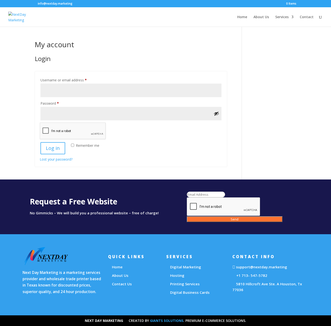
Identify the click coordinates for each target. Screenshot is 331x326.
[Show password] (216, 113)
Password (56, 103)
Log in (53, 148)
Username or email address (70, 79)
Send (234, 219)
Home (242, 17)
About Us (261, 17)
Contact (307, 17)
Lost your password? (56, 159)
